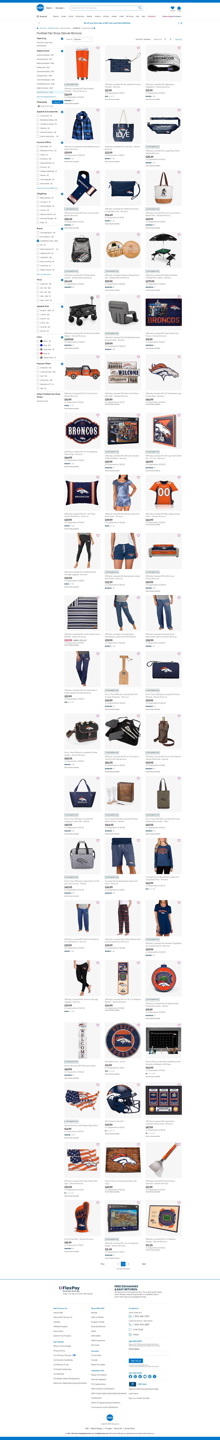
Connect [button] (60, 8)
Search (140, 8)
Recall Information (99, 1375)
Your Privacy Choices (63, 1355)
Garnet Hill (118, 1428)
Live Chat (138, 1329)
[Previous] (39, 23)
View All (178, 40)
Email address (134, 1349)
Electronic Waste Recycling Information (70, 1383)
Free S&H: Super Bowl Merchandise (44, 44)
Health (114, 16)
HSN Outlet (95, 1336)
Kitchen (106, 16)
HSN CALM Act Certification (102, 1389)
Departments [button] (43, 51)
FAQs (136, 1334)
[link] (179, 9)
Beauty (89, 16)
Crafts (121, 16)
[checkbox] (50, 116)
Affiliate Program (61, 1327)
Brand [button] (40, 228)
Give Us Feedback (98, 1379)
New (137, 16)
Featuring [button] (41, 38)
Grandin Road (129, 1428)
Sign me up (136, 1361)
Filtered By (48, 102)
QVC (87, 1428)
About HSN (58, 1313)
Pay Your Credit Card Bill (139, 1398)
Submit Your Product (62, 1336)
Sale (143, 16)
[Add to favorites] (97, 48)
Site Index (95, 1345)
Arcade (94, 1360)
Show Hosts (58, 1331)
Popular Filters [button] (44, 363)
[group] (82, 96)
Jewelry (98, 16)
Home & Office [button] (44, 142)
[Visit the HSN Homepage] (40, 11)
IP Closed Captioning (62, 1369)
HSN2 (93, 1331)
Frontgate (108, 1428)
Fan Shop (129, 16)
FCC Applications (98, 1384)
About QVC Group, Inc (63, 1317)
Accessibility (59, 1374)
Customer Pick (71, 85)
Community (96, 1355)
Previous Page (165, 39)
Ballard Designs (96, 1428)
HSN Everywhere (98, 1341)
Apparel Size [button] (43, 306)
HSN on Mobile (97, 1317)
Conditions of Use (61, 1365)
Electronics (80, 16)
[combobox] (105, 8)
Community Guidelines (63, 1360)
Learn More (133, 1394)
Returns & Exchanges (62, 1346)
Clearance (151, 16)
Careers (57, 1322)
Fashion (56, 16)
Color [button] (39, 337)
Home (70, 16)
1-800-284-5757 (141, 1316)
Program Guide (97, 1322)
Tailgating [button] (41, 193)
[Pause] (181, 23)
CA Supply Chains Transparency (67, 1379)
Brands (94, 1313)
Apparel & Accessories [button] (47, 111)
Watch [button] (49, 8)
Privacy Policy (59, 1351)
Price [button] (39, 279)
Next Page (170, 39)
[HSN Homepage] (37, 28)
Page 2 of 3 (158, 39)
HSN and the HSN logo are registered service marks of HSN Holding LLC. (110, 1433)
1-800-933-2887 (141, 1324)
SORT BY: (69, 39)
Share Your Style (98, 1365)
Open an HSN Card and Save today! (143, 1389)
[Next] (178, 23)
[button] (158, 9)
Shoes (63, 16)
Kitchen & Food (42, 401)
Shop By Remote (98, 1327)
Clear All (57, 102)
